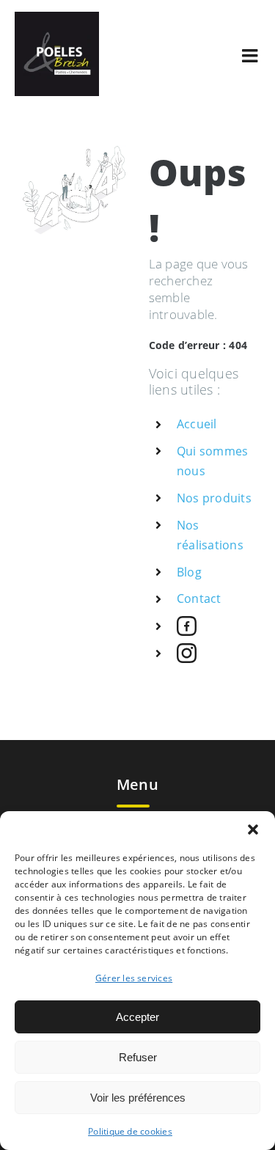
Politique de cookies (130, 1131)
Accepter (137, 1017)
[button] (253, 829)
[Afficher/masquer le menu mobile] (251, 55)
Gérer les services (133, 978)
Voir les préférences (138, 1097)
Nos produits (214, 498)
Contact (199, 598)
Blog (189, 572)
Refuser (138, 1057)
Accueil (197, 424)
